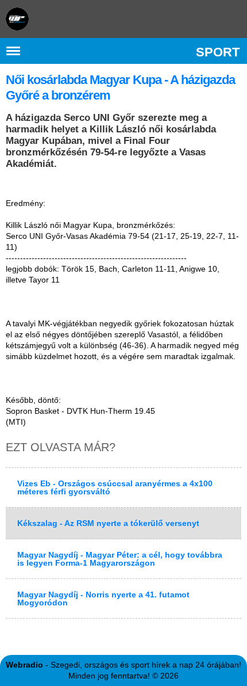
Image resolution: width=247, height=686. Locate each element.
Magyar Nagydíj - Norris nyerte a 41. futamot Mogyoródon (103, 598)
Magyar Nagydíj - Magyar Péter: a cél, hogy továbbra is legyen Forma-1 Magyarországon (119, 558)
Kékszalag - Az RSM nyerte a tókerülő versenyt (108, 523)
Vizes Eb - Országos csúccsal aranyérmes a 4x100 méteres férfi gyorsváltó (115, 487)
